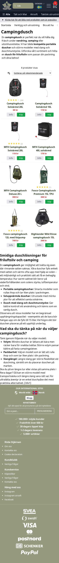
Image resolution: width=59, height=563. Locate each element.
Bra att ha (48, 25)
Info (11, 114)
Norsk (41, 392)
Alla (8, 14)
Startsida (6, 25)
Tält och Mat (20, 14)
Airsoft (34, 14)
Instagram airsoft (13, 495)
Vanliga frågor (11, 464)
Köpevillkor (10, 473)
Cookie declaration (13, 454)
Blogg (29, 398)
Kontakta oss (11, 450)
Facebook (9, 499)
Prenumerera (44, 411)
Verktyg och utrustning (27, 25)
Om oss (8, 446)
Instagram (10, 491)
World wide (24, 392)
